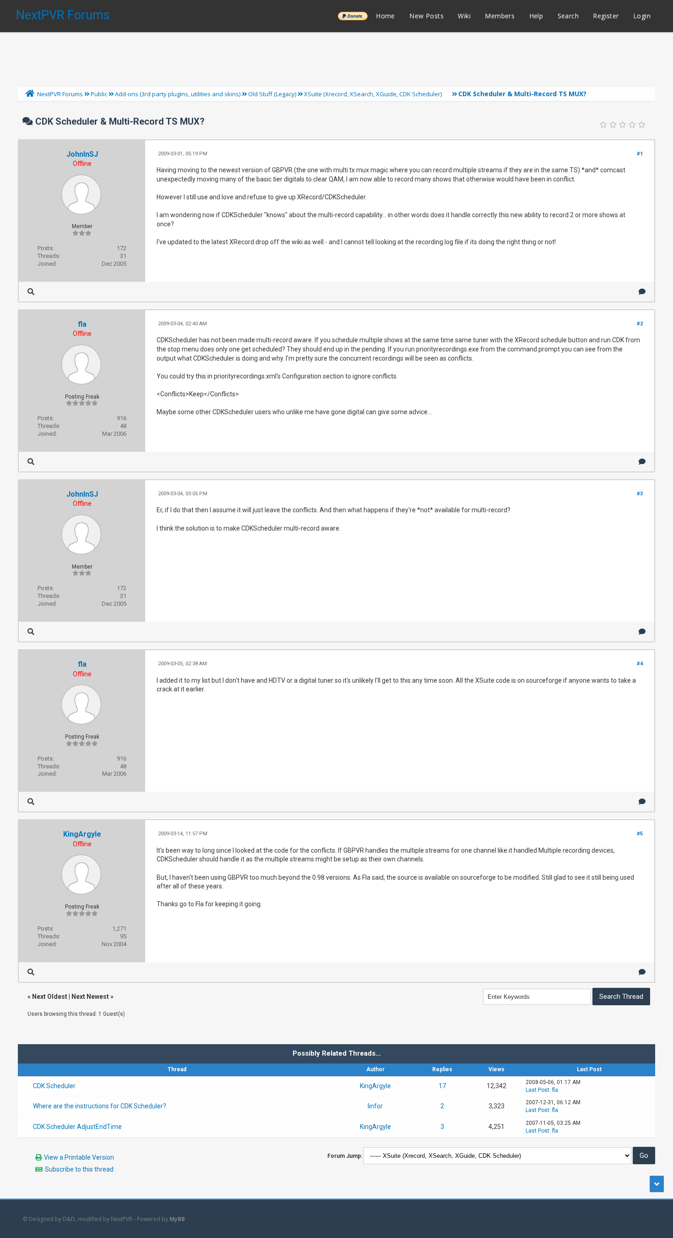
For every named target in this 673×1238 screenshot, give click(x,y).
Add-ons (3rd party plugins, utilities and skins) (177, 94)
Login (642, 15)
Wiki (464, 15)
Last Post (537, 1090)
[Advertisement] (336, 57)
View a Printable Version (79, 1157)
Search (568, 15)
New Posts (426, 15)
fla (82, 324)
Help (536, 15)
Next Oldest (49, 996)
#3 (640, 494)
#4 (640, 664)
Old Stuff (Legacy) (272, 94)
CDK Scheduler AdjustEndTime (77, 1126)
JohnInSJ (82, 154)
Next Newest (90, 996)
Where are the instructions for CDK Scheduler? (99, 1106)
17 (442, 1086)
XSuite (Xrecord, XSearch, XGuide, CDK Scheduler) (373, 94)
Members (500, 15)
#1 (640, 154)
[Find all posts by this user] (31, 291)
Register (606, 15)
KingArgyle (82, 834)
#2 (640, 324)
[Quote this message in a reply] (642, 291)
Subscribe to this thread (79, 1169)
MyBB (177, 1219)
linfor (375, 1106)
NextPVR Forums (63, 15)
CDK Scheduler (54, 1086)
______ (352, 15)
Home (385, 15)
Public (99, 94)
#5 (640, 834)
